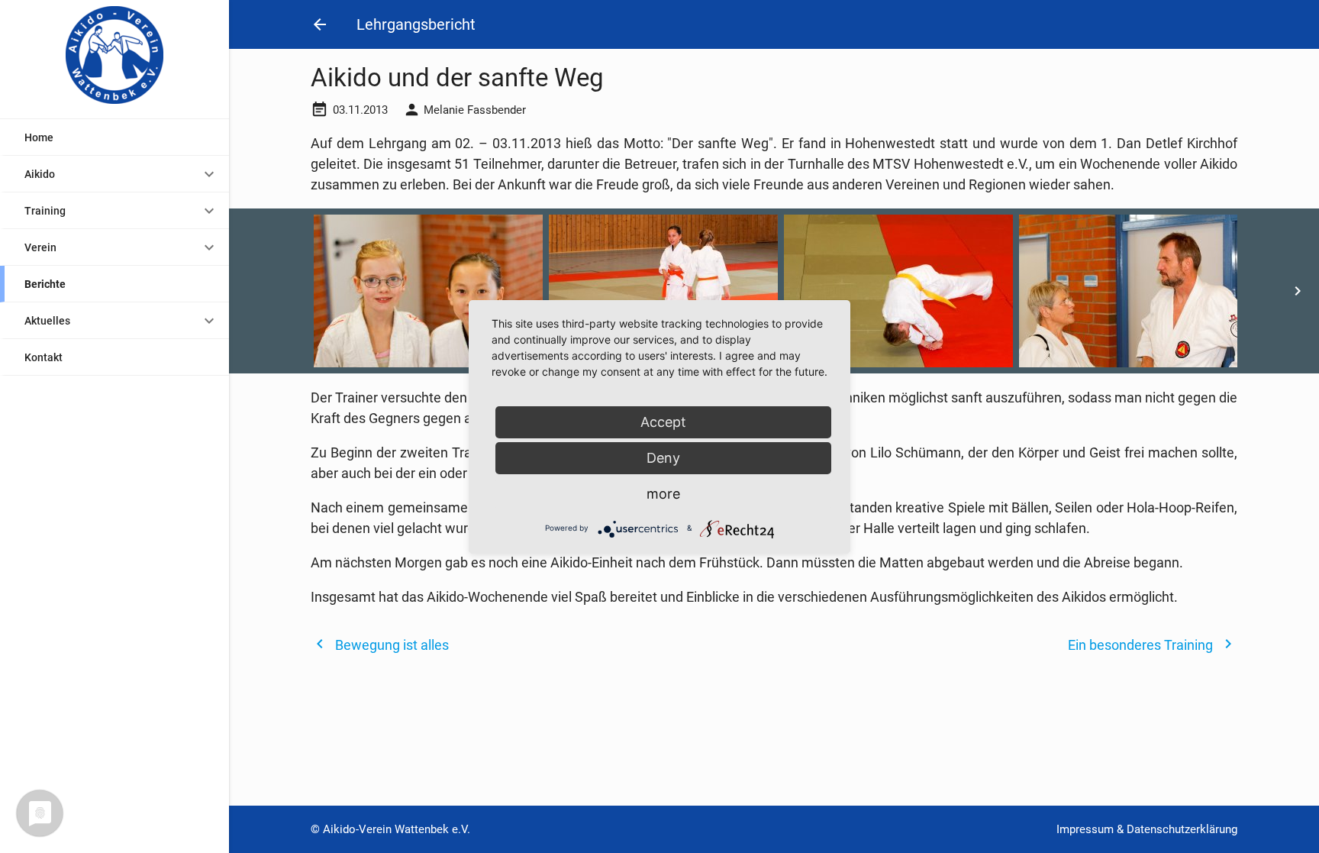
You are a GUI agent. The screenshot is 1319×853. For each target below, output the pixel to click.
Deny (663, 458)
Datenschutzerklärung (1182, 829)
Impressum (1085, 829)
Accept (663, 422)
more (663, 494)
